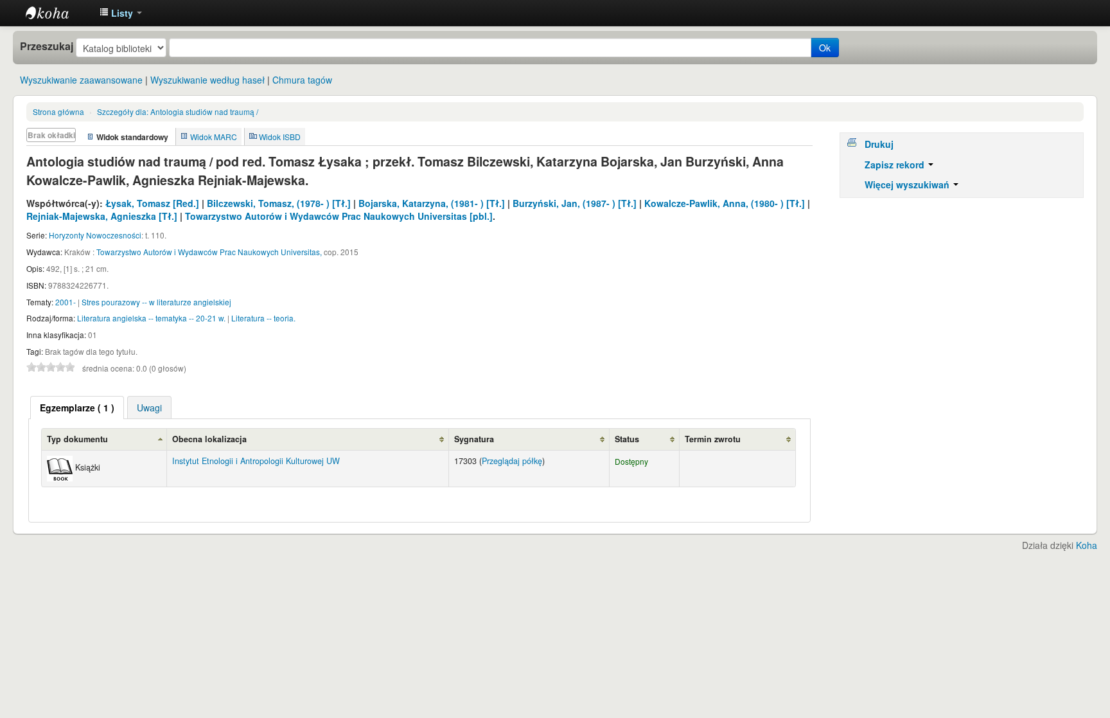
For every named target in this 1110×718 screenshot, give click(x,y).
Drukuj (879, 144)
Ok (825, 47)
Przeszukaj (46, 46)
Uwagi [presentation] (149, 407)
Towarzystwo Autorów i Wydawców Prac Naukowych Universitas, (209, 251)
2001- (65, 301)
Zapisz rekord (896, 164)
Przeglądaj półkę (512, 461)
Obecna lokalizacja (209, 439)
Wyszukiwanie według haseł (207, 79)
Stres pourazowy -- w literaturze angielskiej (156, 301)
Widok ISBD (280, 136)
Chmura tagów (302, 79)
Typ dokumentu (77, 439)
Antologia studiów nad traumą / (177, 111)
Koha (1086, 545)
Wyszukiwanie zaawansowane (81, 79)
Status (627, 439)
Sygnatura (474, 439)
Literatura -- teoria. (263, 317)
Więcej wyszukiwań (908, 184)
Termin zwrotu (713, 439)
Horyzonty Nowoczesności (95, 234)
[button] (121, 13)
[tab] (77, 407)
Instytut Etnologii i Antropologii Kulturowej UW (58, 13)
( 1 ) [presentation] (77, 407)
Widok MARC (213, 136)
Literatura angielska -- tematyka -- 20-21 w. (151, 317)
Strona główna (58, 111)
